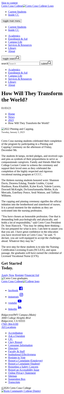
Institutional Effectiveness (22, 354)
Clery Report (15, 342)
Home (11, 113)
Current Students (17, 11)
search (4, 63)
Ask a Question (16, 336)
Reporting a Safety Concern (23, 366)
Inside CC (13, 14)
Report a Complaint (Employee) (25, 360)
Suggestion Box (16, 379)
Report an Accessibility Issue (23, 369)
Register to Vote (16, 357)
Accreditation (15, 332)
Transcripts (14, 382)
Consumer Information (20, 345)
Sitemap (12, 376)
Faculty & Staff (16, 351)
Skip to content (9, 2)
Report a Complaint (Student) (24, 363)
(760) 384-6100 (9, 324)
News (11, 117)
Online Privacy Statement (22, 372)
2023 (11, 120)
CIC (10, 339)
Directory (13, 348)
